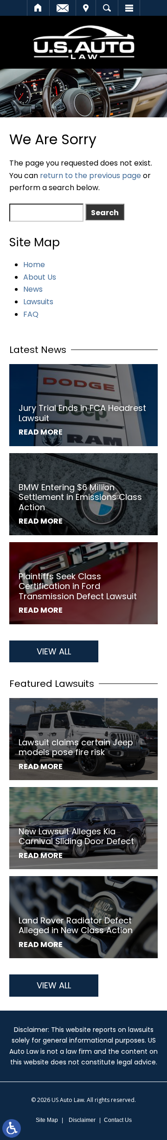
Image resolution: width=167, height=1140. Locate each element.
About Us (39, 277)
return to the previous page (90, 175)
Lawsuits (38, 301)
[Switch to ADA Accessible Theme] (11, 1128)
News (33, 289)
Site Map (47, 1120)
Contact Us (118, 1120)
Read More (41, 432)
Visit (86, 8)
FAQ (31, 314)
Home (38, 8)
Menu (129, 8)
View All (54, 651)
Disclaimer (82, 1120)
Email (63, 8)
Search (107, 8)
